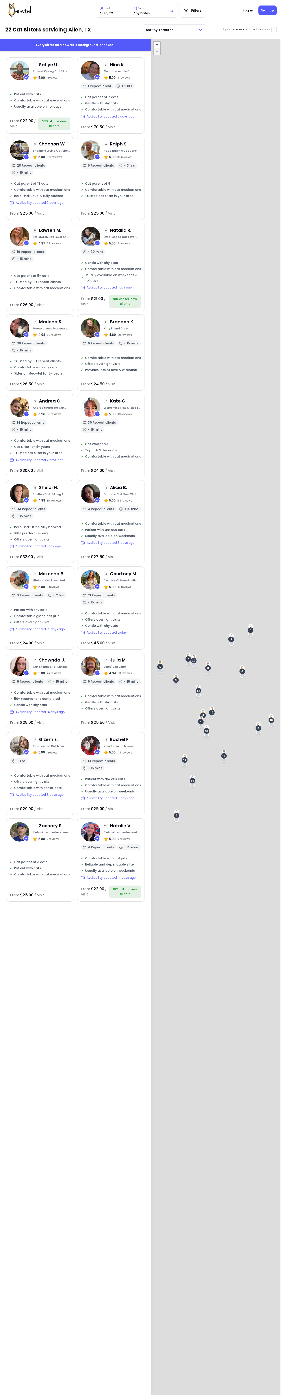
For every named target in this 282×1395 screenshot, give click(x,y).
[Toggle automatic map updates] (274, 29)
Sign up (267, 10)
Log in (248, 10)
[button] (231, 639)
